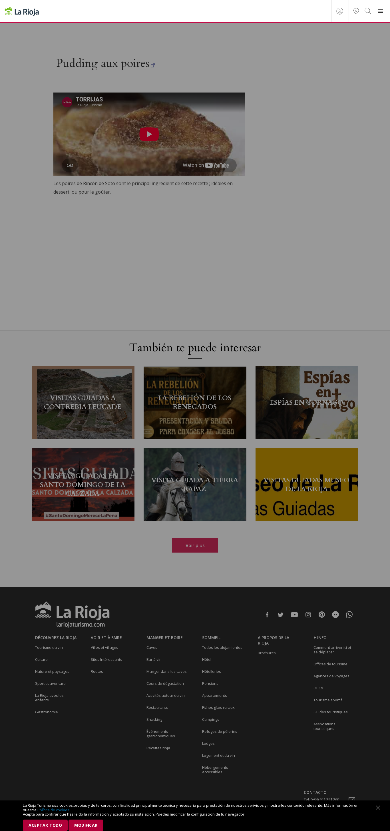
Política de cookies (53, 809)
